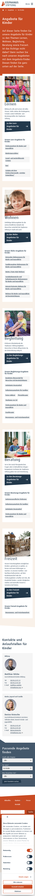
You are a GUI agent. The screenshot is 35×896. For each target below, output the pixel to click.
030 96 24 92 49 (15, 725)
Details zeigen (23, 877)
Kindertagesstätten (11, 153)
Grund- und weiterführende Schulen (14, 159)
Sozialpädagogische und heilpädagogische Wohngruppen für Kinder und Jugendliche (16, 279)
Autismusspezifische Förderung (16, 499)
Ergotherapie (9, 412)
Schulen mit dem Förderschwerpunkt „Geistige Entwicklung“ (15, 173)
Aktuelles (7, 800)
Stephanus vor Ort (11, 400)
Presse (28, 800)
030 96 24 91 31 (15, 680)
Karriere (17, 800)
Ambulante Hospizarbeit (13, 385)
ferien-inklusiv (10, 395)
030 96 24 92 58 (15, 683)
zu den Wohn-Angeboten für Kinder (13, 237)
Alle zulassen (17, 882)
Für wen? (5, 765)
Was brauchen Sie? (9, 773)
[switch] (29, 856)
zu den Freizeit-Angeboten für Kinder (13, 593)
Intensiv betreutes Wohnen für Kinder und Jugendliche (15, 288)
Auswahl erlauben (18, 887)
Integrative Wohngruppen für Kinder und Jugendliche (15, 258)
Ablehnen (17, 891)
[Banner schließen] (7, 817)
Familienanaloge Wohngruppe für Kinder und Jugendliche (16, 266)
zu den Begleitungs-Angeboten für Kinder (15, 358)
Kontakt (17, 804)
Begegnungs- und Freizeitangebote (17, 417)
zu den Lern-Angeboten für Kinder (13, 126)
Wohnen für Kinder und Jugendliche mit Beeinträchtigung (17, 295)
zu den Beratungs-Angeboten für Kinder (14, 479)
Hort (6, 165)
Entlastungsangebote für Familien (16, 390)
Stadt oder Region (8, 757)
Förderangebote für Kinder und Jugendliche (15, 147)
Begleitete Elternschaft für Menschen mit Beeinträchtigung (16, 379)
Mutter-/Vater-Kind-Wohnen (14, 272)
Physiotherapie (23, 395)
